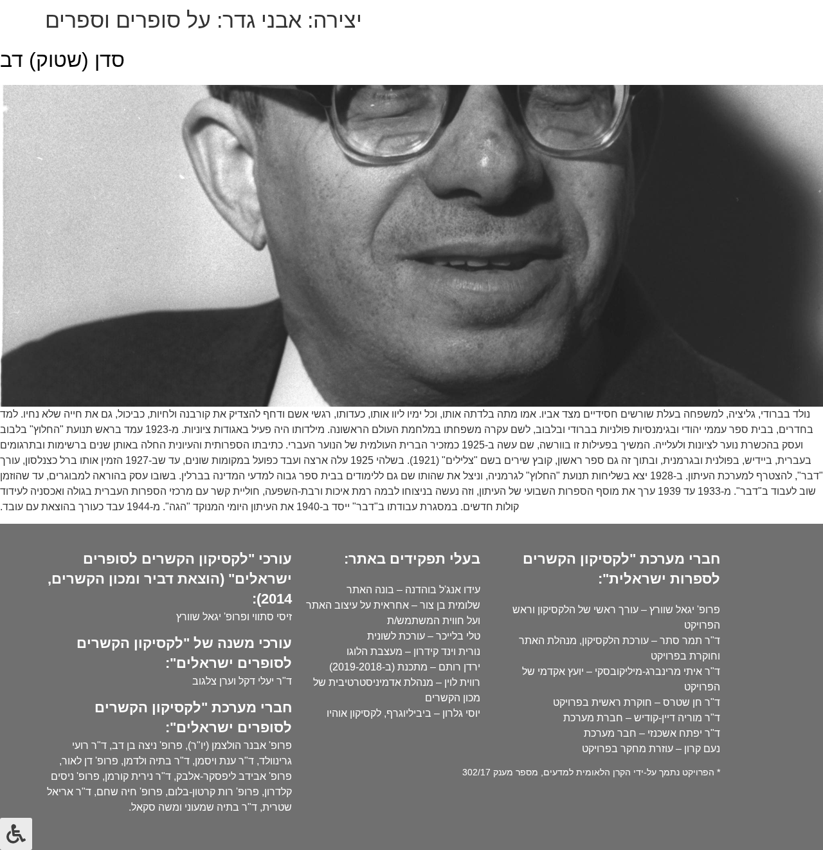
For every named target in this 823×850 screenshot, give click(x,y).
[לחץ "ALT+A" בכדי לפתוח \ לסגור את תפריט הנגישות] (16, 834)
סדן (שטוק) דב (62, 59)
